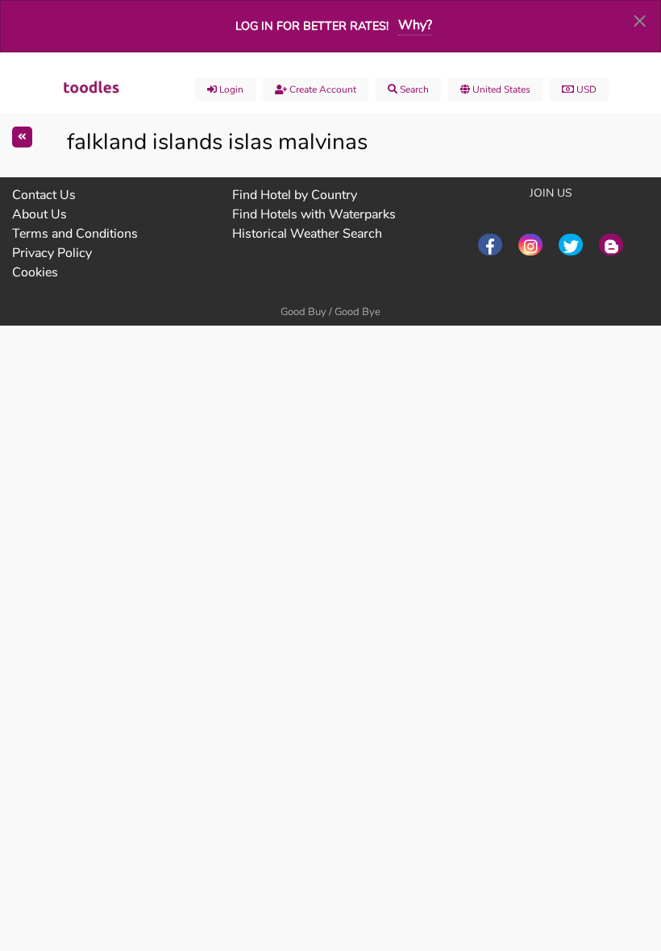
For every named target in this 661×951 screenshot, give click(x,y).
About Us (39, 214)
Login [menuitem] (230, 89)
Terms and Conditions (75, 234)
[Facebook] (490, 244)
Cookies (35, 272)
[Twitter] (571, 244)
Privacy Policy (52, 253)
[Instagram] (530, 244)
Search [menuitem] (413, 89)
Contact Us (44, 195)
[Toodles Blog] (611, 244)
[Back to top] (608, 850)
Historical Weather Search (307, 234)
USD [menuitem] (585, 89)
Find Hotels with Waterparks (314, 214)
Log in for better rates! (312, 26)
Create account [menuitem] (321, 89)
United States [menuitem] (500, 89)
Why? (415, 25)
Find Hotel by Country (294, 195)
